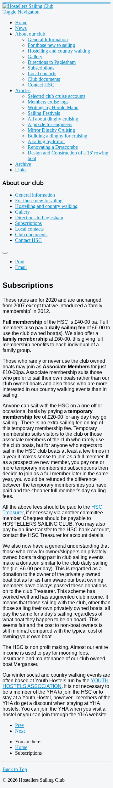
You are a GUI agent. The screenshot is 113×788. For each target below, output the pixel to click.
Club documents (44, 79)
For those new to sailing (51, 45)
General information (35, 195)
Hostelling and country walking (59, 50)
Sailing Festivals (44, 113)
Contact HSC (41, 84)
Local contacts (42, 73)
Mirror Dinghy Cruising (51, 130)
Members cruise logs (48, 101)
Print (19, 261)
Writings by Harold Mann (53, 107)
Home (21, 22)
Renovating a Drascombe (53, 147)
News (21, 28)
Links (20, 169)
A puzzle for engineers (50, 124)
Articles (22, 90)
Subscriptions (41, 67)
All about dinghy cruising (53, 118)
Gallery (35, 56)
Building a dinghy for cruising (57, 135)
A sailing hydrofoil (46, 141)
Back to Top (15, 769)
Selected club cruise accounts (56, 96)
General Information (48, 39)
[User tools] (5, 253)
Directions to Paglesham (52, 62)
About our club (30, 33)
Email (21, 267)
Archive (23, 164)
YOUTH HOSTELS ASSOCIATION (56, 683)
